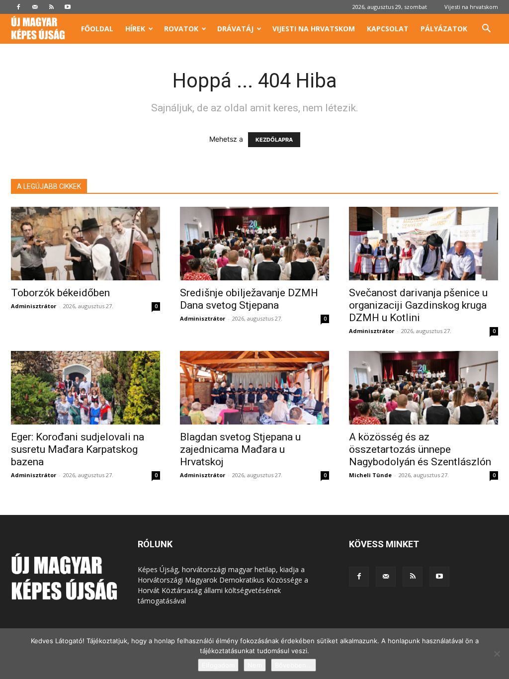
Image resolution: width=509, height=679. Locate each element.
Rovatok (181, 28)
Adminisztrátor (33, 306)
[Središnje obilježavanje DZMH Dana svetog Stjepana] (254, 243)
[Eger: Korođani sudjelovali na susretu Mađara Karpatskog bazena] (85, 387)
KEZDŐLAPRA (274, 139)
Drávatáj (235, 28)
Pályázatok (444, 28)
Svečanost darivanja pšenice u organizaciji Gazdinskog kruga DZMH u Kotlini (418, 305)
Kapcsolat (388, 28)
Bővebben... (293, 665)
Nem (255, 665)
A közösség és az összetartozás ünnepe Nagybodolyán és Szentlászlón (420, 449)
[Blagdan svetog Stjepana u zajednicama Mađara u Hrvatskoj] (254, 387)
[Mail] (34, 7)
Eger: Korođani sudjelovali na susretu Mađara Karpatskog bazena (77, 449)
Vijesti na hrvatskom (471, 6)
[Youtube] (67, 7)
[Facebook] (18, 7)
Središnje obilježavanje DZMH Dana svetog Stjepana (249, 299)
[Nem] (497, 654)
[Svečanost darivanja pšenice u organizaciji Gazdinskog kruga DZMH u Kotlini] (423, 243)
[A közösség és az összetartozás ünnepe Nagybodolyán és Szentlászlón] (423, 387)
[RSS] (51, 7)
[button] (486, 29)
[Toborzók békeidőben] (85, 243)
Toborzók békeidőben (60, 293)
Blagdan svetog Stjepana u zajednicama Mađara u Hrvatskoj (240, 449)
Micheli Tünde (370, 475)
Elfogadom (218, 665)
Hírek (135, 28)
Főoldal (97, 28)
